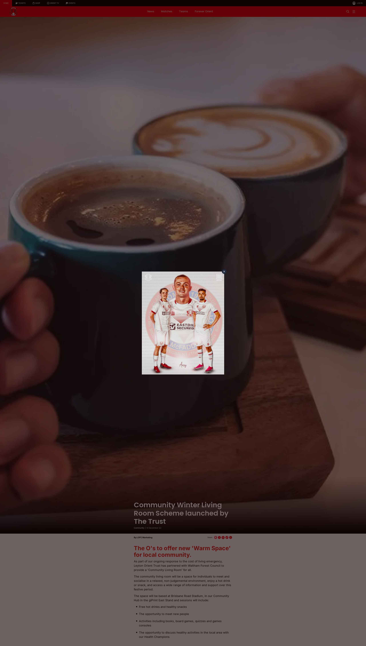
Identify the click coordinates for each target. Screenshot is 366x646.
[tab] (224, 271)
